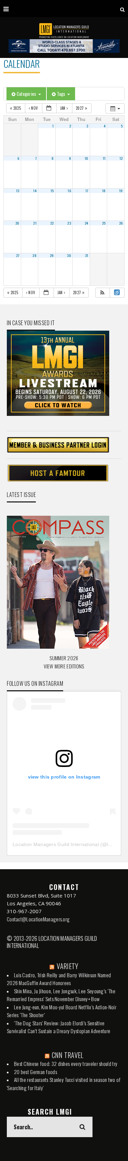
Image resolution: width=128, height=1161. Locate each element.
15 (52, 190)
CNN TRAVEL (68, 1055)
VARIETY (67, 966)
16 (69, 190)
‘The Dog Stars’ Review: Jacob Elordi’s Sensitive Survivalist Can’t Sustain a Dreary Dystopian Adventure (58, 1027)
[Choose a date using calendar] (49, 108)
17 (86, 190)
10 (86, 158)
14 (35, 190)
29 (52, 255)
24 (86, 223)
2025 (17, 108)
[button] (102, 292)
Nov (34, 108)
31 (86, 255)
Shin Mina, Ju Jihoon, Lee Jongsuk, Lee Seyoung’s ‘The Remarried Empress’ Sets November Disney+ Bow (61, 995)
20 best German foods (35, 1071)
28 (34, 255)
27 (17, 255)
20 (17, 223)
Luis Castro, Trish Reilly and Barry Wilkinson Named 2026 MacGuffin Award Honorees (59, 979)
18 (104, 190)
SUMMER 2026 (63, 658)
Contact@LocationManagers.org (38, 919)
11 (104, 158)
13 (17, 190)
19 (121, 190)
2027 (80, 108)
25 (104, 223)
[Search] (122, 8)
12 (121, 158)
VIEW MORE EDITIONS (64, 666)
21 (35, 223)
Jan (63, 108)
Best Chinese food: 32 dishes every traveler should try (65, 1063)
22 (52, 223)
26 (121, 223)
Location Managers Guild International (56, 844)
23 (69, 223)
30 (69, 255)
